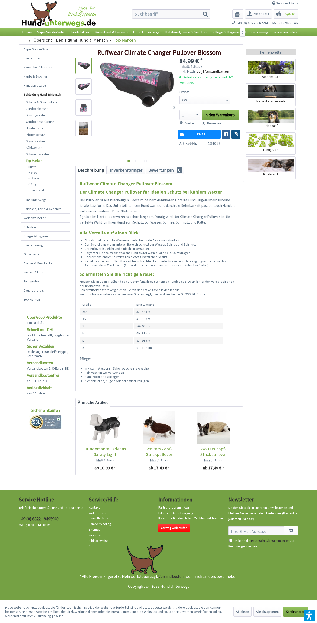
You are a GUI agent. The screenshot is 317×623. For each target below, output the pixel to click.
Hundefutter (32, 58)
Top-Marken (34, 161)
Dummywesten (36, 115)
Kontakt (94, 507)
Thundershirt (36, 190)
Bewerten (214, 123)
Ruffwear (33, 178)
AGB (91, 546)
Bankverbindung (100, 524)
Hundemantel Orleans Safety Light (105, 451)
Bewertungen (164, 170)
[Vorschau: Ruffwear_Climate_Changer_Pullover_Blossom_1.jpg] (83, 66)
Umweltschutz (98, 518)
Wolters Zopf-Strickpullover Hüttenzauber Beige (213, 451)
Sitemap (94, 529)
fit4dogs (33, 184)
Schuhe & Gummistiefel (42, 102)
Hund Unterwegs (35, 200)
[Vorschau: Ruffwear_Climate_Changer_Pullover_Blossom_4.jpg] (83, 128)
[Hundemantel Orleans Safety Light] (105, 427)
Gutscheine (31, 254)
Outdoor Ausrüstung (40, 122)
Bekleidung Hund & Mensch (42, 94)
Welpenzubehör (35, 218)
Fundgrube (31, 281)
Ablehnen (242, 612)
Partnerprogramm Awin (174, 507)
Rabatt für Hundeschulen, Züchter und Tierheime (192, 518)
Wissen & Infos (34, 272)
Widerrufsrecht (99, 513)
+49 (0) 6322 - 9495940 (38, 519)
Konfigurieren (295, 612)
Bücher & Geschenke (38, 263)
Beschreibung (91, 170)
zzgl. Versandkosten (213, 71)
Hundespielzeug (35, 85)
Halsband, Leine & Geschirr (42, 209)
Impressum (96, 535)
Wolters (32, 172)
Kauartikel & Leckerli (38, 67)
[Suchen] (205, 14)
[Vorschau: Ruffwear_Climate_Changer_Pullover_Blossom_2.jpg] (83, 86)
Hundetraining (33, 245)
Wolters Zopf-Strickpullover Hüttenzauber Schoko (159, 451)
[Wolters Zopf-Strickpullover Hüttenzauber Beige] (213, 427)
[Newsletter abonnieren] (291, 530)
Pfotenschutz (35, 135)
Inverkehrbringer (126, 170)
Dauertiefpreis (34, 290)
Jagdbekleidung (37, 109)
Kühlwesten (34, 148)
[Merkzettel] (237, 14)
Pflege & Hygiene (36, 236)
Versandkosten (171, 576)
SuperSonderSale (36, 49)
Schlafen (30, 227)
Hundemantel (35, 128)
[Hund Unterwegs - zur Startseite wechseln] (59, 18)
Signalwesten (35, 141)
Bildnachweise (99, 541)
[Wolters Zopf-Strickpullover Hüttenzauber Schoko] (159, 427)
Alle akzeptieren (267, 612)
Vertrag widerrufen (174, 528)
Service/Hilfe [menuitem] (285, 3)
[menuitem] (171, 14)
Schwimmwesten (38, 154)
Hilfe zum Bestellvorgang (175, 513)
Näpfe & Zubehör (35, 76)
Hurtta (32, 167)
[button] (309, 615)
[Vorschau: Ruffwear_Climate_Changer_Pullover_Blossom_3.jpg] (83, 107)
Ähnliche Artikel (93, 402)
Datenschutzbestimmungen (270, 541)
